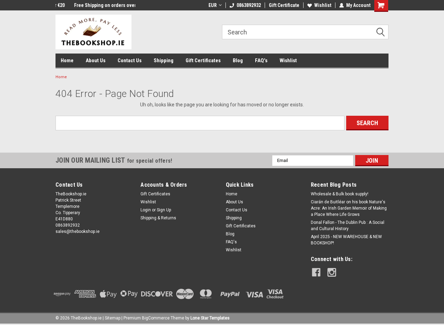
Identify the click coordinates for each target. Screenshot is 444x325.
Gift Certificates (203, 60)
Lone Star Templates (210, 318)
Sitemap (112, 318)
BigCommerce (156, 318)
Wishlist (322, 5)
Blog (238, 60)
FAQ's (261, 60)
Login (145, 210)
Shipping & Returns (158, 218)
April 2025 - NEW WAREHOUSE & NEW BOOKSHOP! (346, 239)
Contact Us (130, 60)
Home (67, 60)
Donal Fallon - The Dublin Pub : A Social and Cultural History (347, 225)
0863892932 (249, 5)
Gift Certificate (284, 5)
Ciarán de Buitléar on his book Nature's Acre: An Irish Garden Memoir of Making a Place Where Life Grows (349, 208)
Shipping (163, 60)
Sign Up (164, 210)
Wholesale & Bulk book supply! (339, 194)
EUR (212, 5)
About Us (95, 60)
